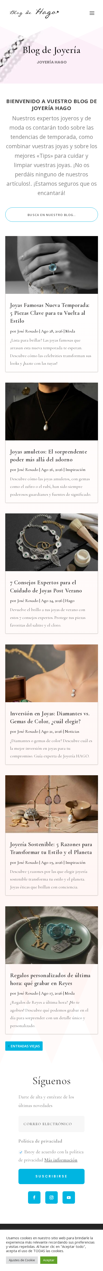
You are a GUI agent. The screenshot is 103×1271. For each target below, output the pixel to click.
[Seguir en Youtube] (69, 1197)
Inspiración (75, 469)
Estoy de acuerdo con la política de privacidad (51, 1156)
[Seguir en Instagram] (51, 1197)
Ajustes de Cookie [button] (22, 1260)
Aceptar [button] (48, 1260)
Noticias (72, 731)
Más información (60, 1160)
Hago (69, 600)
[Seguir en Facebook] (34, 1197)
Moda (70, 331)
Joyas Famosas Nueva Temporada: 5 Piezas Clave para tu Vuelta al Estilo (50, 313)
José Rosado (27, 331)
